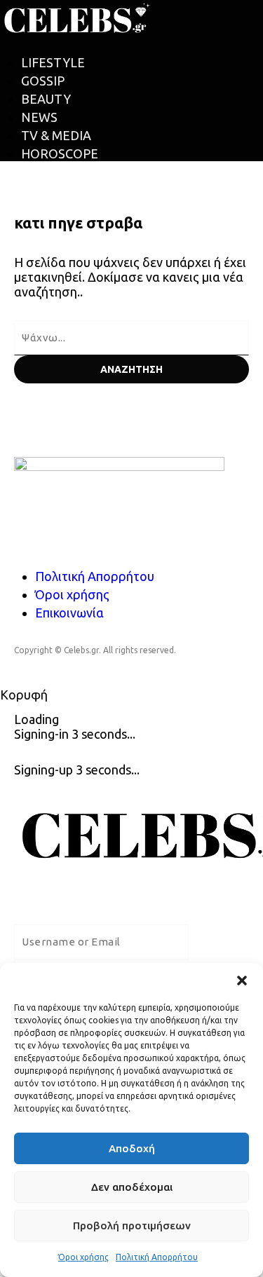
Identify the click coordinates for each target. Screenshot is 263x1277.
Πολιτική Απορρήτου (157, 1257)
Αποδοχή (132, 1148)
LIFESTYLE (53, 62)
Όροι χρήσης (83, 1257)
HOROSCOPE (59, 153)
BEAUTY (46, 99)
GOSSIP (43, 81)
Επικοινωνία (69, 613)
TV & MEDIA (56, 135)
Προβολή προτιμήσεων (132, 1225)
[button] (242, 981)
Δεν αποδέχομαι (132, 1187)
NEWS (39, 117)
